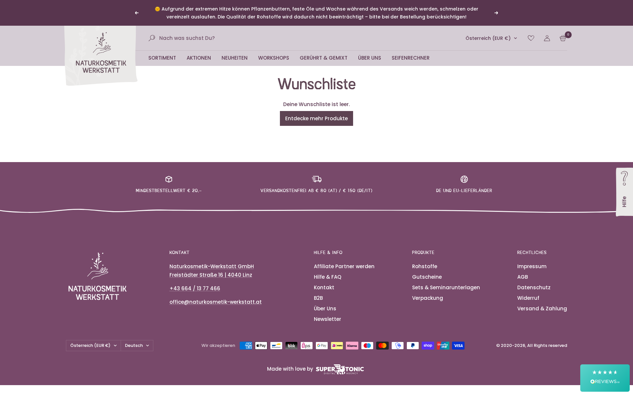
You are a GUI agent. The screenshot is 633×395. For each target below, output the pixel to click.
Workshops (273, 57)
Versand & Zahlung (542, 308)
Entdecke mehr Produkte (316, 118)
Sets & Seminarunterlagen (446, 287)
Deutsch (134, 345)
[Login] (547, 38)
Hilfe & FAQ (327, 276)
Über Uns (369, 57)
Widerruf (528, 298)
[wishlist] (531, 38)
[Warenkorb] (563, 38)
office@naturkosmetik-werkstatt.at (215, 301)
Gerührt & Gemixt (323, 57)
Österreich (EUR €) (488, 38)
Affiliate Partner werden (344, 266)
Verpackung (427, 298)
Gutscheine (427, 276)
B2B (318, 298)
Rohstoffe (424, 266)
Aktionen (199, 57)
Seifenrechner (411, 57)
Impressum (532, 266)
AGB (522, 276)
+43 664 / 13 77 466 (194, 288)
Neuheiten (235, 57)
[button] (605, 378)
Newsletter (327, 319)
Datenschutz (534, 287)
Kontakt (324, 287)
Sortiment (162, 57)
